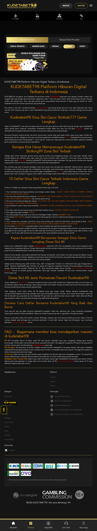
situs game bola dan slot (20, 322)
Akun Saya (83, 528)
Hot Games (15, 19)
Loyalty (52, 381)
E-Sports (7, 435)
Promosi (52, 377)
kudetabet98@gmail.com (62, 405)
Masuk (66, 6)
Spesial (55, 46)
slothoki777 (80, 128)
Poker (69, 46)
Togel (6, 414)
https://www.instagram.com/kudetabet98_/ (68, 414)
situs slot (67, 137)
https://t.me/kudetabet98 (62, 401)
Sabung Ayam (9, 439)
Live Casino (59, 19)
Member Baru (38, 46)
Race (81, 19)
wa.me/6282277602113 (62, 396)
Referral (52, 386)
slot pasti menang (38, 345)
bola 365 (60, 171)
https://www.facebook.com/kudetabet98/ (67, 410)
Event (82, 46)
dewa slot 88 (22, 282)
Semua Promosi (27, 40)
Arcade (7, 427)
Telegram (12, 450)
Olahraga (8, 418)
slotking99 (22, 160)
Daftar (81, 6)
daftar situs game (40, 246)
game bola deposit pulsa (65, 361)
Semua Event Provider (69, 40)
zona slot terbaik (41, 108)
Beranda (13, 528)
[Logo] (22, 6)
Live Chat (66, 528)
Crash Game (9, 422)
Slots (37, 19)
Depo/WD (48, 528)
